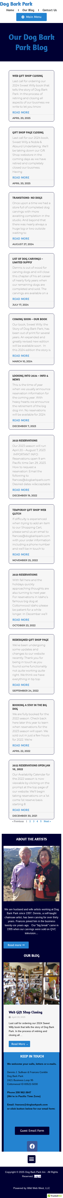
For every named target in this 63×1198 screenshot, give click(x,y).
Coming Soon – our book (29, 319)
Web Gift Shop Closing (27, 76)
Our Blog (28, 10)
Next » (47, 821)
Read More (20, 112)
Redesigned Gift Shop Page (30, 639)
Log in (37, 1176)
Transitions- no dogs (27, 197)
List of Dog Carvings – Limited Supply (27, 260)
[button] (32, 1159)
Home (10, 10)
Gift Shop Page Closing (28, 132)
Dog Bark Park (16, 3)
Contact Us (50, 10)
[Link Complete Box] (31, 1029)
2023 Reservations (24, 440)
